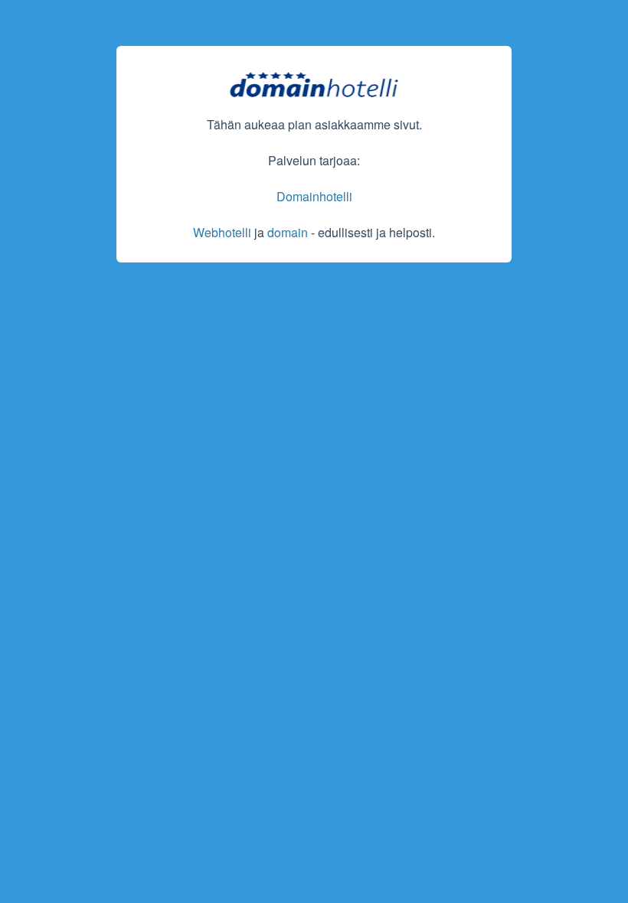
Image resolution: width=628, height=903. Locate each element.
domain (287, 232)
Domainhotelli (314, 196)
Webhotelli (222, 232)
